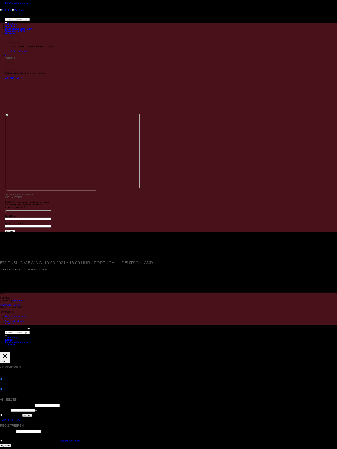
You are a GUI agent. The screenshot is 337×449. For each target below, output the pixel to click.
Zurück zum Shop (19, 51)
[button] (15, 31)
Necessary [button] (5, 377)
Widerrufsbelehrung (14, 321)
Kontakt (9, 26)
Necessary (8, 379)
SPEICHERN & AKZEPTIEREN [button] (15, 394)
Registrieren (5, 445)
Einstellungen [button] (138, 350)
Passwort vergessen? (10, 420)
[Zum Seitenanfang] (29, 328)
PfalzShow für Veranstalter (18, 3)
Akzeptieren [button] (154, 350)
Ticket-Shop (11, 24)
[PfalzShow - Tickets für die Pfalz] (12, 10)
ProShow (17, 300)
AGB (7, 319)
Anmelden (27, 415)
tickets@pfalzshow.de (10, 305)
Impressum (10, 323)
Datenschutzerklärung (15, 316)
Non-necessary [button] (7, 386)
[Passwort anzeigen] (36, 410)
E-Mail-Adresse (8, 431)
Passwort (5, 410)
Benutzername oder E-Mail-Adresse (17, 405)
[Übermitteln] (6, 22)
